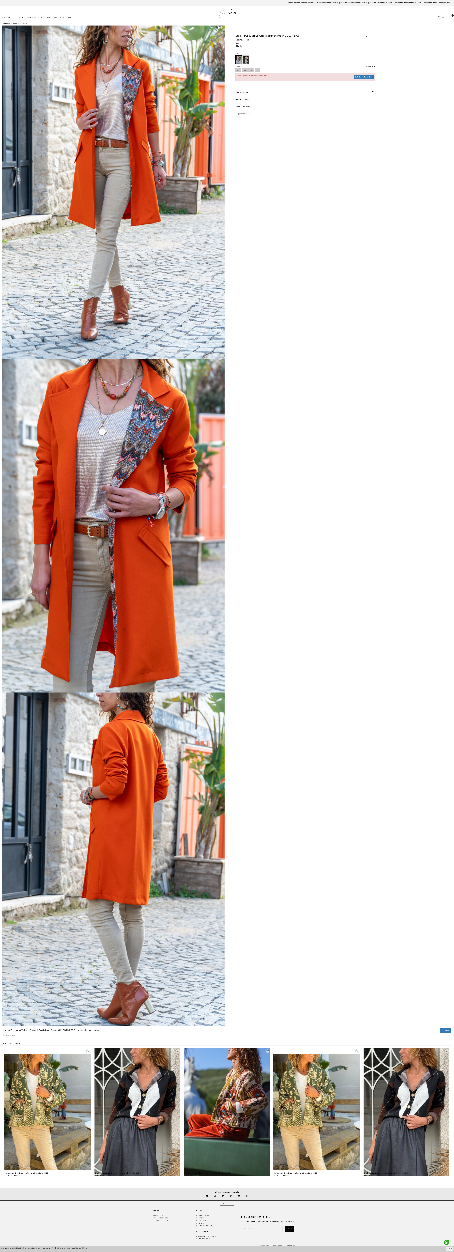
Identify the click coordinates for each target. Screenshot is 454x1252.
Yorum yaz (446, 1030)
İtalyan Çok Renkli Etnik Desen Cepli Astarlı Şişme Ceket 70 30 (208, 1173)
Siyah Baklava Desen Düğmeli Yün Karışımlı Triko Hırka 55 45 (118, 1173)
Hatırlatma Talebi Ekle (363, 77)
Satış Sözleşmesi (160, 1218)
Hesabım (200, 1218)
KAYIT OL (289, 1229)
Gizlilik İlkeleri (160, 1220)
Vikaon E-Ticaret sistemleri (274, 1245)
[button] (305, 92)
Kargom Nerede (204, 1226)
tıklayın (83, 1248)
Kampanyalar (202, 1215)
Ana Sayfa (6, 23)
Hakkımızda (157, 1215)
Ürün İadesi (202, 1220)
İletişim (200, 1223)
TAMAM (449, 1249)
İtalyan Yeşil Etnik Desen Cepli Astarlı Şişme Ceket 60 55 (26, 1173)
